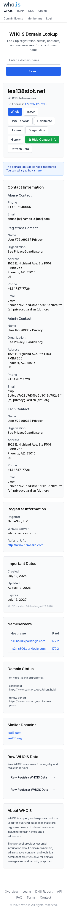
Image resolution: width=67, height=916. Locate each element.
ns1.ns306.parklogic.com (28, 641)
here (39, 170)
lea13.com (14, 733)
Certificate (44, 121)
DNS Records (20, 121)
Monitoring (35, 18)
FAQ (19, 897)
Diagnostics (37, 130)
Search (34, 71)
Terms (31, 897)
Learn (27, 891)
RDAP (20, 10)
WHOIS (8, 10)
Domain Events (13, 18)
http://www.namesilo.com (25, 545)
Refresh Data (20, 149)
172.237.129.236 (36, 104)
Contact (45, 897)
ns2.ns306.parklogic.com (28, 648)
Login (49, 18)
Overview (11, 891)
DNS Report (43, 891)
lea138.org (15, 738)
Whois (15, 111)
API (59, 891)
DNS (31, 10)
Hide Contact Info (44, 139)
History (16, 139)
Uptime (42, 10)
